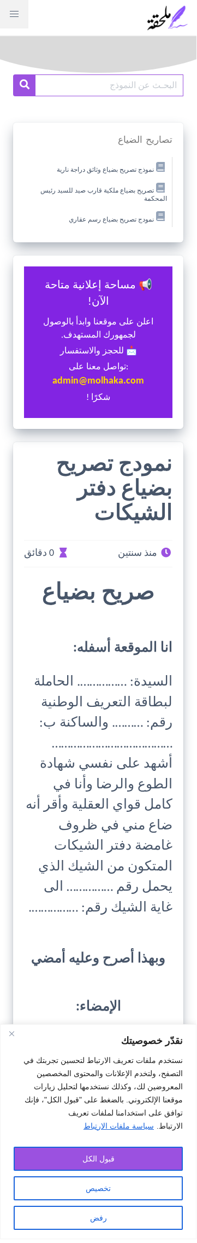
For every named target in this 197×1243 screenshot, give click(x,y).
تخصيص (98, 1188)
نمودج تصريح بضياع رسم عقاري (111, 219)
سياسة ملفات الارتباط (118, 1126)
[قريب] (11, 1033)
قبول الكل (98, 1158)
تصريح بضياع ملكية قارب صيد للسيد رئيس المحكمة (103, 195)
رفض (98, 1217)
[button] (14, 14)
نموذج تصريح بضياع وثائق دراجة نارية (105, 170)
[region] (98, 1131)
